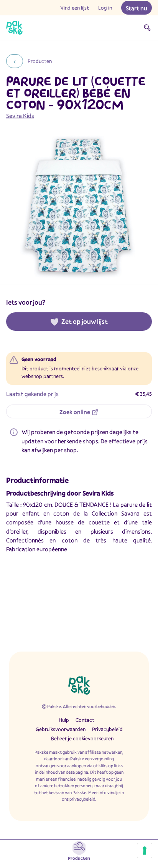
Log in (105, 7)
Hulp (64, 719)
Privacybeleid (107, 729)
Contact (85, 719)
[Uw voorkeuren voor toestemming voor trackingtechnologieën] (144, 850)
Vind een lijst (74, 7)
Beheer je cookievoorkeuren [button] (82, 738)
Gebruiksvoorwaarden (61, 729)
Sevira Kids (20, 115)
